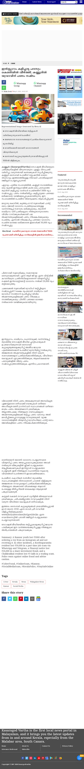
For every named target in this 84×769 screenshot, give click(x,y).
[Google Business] (46, 757)
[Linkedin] (34, 758)
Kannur (6, 586)
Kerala (15, 582)
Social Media (18, 586)
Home (24, 2)
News (24, 582)
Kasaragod (51, 2)
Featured (62, 175)
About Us (25, 746)
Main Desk (8, 91)
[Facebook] (22, 758)
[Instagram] (30, 758)
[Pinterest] (43, 758)
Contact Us (46, 746)
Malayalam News (37, 582)
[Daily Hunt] (55, 757)
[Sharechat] (60, 757)
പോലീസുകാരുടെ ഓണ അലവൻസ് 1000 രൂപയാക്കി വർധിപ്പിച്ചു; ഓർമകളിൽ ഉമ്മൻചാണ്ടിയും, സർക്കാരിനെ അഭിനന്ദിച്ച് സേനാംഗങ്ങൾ (27, 235)
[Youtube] (39, 758)
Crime (13, 63)
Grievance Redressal (9, 749)
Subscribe (26, 749)
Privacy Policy (67, 746)
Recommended (65, 215)
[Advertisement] (42, 45)
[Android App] (50, 757)
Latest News (37, 2)
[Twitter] (26, 758)
